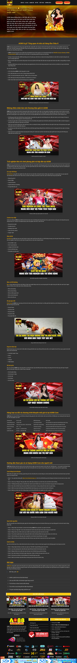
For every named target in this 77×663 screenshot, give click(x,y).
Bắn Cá (22, 2)
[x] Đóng (2, 657)
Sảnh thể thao (10, 174)
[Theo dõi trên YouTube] (17, 635)
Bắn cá (8, 284)
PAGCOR (55, 52)
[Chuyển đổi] (8, 577)
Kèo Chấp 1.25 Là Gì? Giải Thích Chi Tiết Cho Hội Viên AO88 (16, 610)
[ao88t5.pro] (13, 2)
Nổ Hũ (36, 2)
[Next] (70, 607)
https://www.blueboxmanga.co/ (29, 478)
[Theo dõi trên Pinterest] (15, 635)
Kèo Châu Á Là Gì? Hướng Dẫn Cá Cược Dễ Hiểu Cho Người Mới (60, 610)
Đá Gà (26, 2)
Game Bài (31, 2)
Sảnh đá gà (9, 303)
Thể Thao (41, 2)
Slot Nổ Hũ (9, 238)
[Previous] (7, 607)
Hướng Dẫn (48, 2)
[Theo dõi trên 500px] (19, 635)
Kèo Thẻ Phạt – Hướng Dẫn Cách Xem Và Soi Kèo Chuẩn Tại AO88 (38, 610)
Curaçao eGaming (61, 52)
